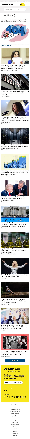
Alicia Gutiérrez (4, 124)
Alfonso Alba (13, 254)
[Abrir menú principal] (28, 4)
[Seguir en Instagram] (14, 397)
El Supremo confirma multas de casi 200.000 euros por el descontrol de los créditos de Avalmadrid (15, 92)
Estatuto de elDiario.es (15, 411)
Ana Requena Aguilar (5, 356)
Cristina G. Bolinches (5, 254)
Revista (15, 429)
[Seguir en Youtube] (17, 397)
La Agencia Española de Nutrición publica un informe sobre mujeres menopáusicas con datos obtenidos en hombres (14, 300)
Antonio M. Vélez (4, 150)
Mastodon (15, 435)
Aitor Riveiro (14, 70)
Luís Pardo (3, 330)
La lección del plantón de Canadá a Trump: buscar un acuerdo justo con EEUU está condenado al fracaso (14, 198)
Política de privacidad (15, 418)
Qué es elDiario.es (15, 404)
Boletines (15, 431)
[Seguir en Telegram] (12, 397)
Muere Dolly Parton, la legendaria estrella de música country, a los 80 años (14, 275)
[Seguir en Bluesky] (4, 397)
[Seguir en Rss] (25, 397)
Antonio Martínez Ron (6, 304)
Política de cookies (15, 424)
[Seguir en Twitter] (7, 397)
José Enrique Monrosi (5, 70)
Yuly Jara (8, 176)
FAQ (15, 420)
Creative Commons (15, 413)
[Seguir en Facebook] (9, 397)
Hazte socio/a (22, 4)
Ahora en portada (6, 45)
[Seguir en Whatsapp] (23, 397)
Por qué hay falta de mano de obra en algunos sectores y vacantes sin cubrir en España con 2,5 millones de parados (15, 172)
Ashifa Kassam (4, 228)
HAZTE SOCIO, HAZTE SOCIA (13, 382)
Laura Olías (3, 176)
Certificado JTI (15, 433)
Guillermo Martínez (5, 96)
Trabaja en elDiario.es (15, 409)
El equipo (15, 407)
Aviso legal (15, 415)
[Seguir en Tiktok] (20, 397)
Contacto (15, 426)
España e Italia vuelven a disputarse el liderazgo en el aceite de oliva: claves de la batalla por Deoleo (13, 250)
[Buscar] (24, 9)
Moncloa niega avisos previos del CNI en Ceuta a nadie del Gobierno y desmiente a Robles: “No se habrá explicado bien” (13, 66)
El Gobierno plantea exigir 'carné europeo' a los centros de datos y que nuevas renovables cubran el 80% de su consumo (14, 146)
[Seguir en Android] (4, 390)
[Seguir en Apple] (6, 390)
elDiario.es (3, 278)
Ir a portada (15, 360)
